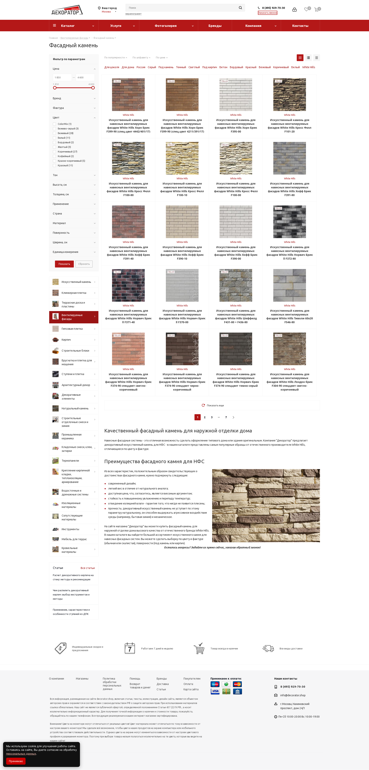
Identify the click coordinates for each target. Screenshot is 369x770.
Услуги (115, 25)
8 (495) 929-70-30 (273, 7)
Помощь (135, 678)
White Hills (308, 67)
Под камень (166, 67)
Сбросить (84, 263)
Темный (181, 67)
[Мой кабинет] (295, 10)
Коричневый (281, 67)
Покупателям (192, 678)
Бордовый (236, 67)
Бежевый (265, 67)
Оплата (188, 684)
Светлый (194, 67)
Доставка (163, 684)
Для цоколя (111, 67)
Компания (253, 25)
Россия (141, 67)
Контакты (300, 25)
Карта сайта (191, 689)
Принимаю (16, 761)
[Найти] (240, 8)
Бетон (223, 67)
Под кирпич (209, 67)
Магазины (82, 678)
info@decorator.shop (293, 695)
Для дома (128, 67)
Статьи (161, 689)
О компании (56, 678)
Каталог (68, 25)
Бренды (215, 25)
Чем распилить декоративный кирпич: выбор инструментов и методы (71, 594)
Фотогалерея (166, 25)
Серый (152, 67)
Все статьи (88, 568)
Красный (251, 67)
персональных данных (21, 753)
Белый (295, 67)
